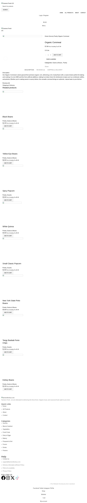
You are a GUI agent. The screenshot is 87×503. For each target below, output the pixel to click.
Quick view (5, 113)
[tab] (29, 70)
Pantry (56, 36)
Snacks (9, 195)
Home (47, 36)
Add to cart (57, 55)
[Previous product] (45, 38)
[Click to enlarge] (5, 58)
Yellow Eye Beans (10, 154)
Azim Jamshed (70, 484)
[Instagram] (8, 478)
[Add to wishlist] (9, 113)
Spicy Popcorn (9, 191)
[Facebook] (3, 478)
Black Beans (8, 117)
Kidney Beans (8, 380)
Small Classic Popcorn (12, 263)
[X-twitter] (12, 478)
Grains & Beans (57, 62)
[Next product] (49, 38)
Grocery (51, 36)
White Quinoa (8, 226)
